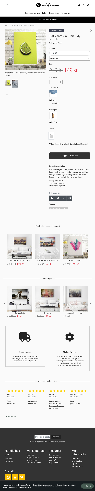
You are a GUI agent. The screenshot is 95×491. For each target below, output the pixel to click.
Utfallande (56, 122)
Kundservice (66, 13)
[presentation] (4, 251)
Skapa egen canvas (32, 13)
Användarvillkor (77, 461)
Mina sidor (8, 458)
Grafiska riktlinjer (55, 457)
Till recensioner (10, 417)
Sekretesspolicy (77, 466)
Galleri (44, 13)
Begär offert (53, 460)
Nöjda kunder (53, 463)
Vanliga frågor (32, 460)
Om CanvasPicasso (34, 463)
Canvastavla (14, 25)
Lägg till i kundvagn (69, 156)
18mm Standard (55, 101)
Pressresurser (54, 455)
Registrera (55, 437)
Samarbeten (76, 458)
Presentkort (54, 13)
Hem (6, 25)
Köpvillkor (75, 464)
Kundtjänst (31, 455)
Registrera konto (32, 457)
